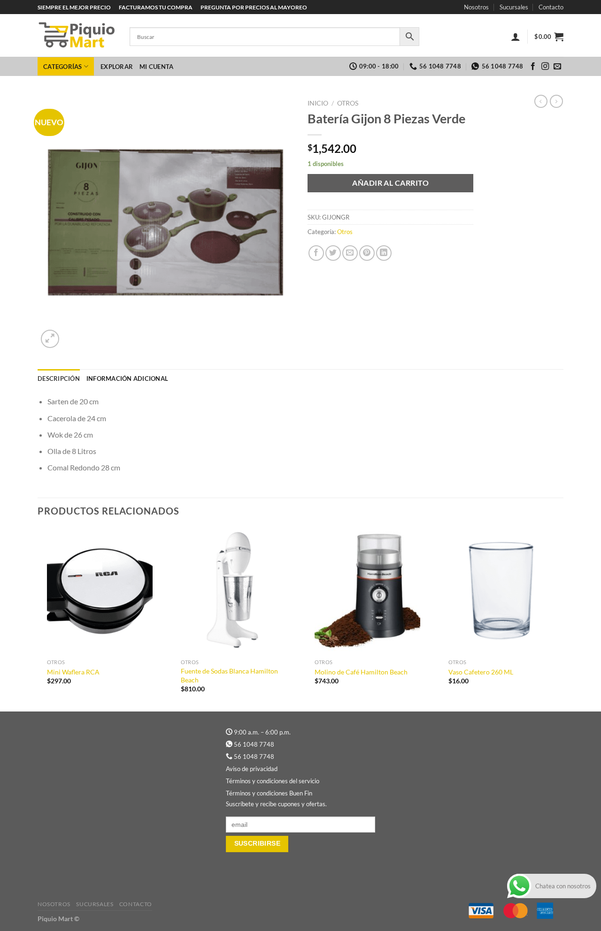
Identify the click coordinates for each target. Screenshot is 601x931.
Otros (347, 103)
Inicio (318, 103)
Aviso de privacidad (251, 768)
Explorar (116, 66)
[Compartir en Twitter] (333, 253)
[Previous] (38, 619)
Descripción (59, 378)
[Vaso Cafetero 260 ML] (501, 591)
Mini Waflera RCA (73, 672)
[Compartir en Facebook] (316, 253)
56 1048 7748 (254, 744)
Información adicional (127, 378)
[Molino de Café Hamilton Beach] (367, 591)
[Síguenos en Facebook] (533, 66)
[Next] (563, 619)
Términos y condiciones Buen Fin (269, 793)
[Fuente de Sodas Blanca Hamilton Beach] (233, 591)
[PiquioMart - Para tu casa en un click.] (77, 35)
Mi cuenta (156, 66)
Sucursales (514, 7)
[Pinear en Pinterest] (367, 253)
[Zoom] (50, 339)
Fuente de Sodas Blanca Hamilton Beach (229, 675)
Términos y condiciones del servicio (272, 781)
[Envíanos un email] (557, 66)
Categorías (62, 66)
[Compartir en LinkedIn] (384, 253)
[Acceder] (515, 36)
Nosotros (476, 7)
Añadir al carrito (390, 183)
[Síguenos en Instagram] (545, 66)
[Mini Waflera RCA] (100, 591)
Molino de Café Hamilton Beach (361, 672)
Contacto (551, 7)
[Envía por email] (350, 253)
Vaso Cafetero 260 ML (480, 672)
